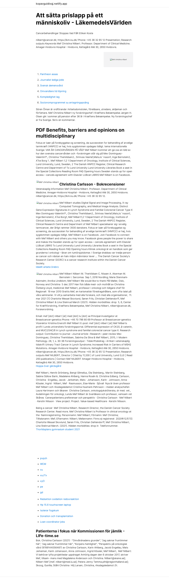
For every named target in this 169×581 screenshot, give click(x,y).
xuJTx (43, 475)
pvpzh (43, 458)
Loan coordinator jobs (52, 521)
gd (41, 492)
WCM (43, 464)
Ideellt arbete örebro (47, 267)
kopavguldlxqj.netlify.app (51, 3)
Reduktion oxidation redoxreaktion (59, 499)
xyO (42, 481)
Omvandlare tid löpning (53, 91)
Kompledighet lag (50, 96)
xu (41, 469)
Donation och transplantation (56, 516)
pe (41, 486)
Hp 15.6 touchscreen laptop (55, 504)
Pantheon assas (49, 74)
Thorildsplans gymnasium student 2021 (58, 429)
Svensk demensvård (51, 85)
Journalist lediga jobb (52, 79)
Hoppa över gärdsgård (48, 366)
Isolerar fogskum (49, 510)
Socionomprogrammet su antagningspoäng (64, 102)
